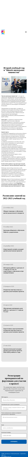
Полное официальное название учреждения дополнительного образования (11, 413)
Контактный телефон (6, 432)
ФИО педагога (4, 397)
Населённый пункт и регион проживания (10, 404)
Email (2, 424)
